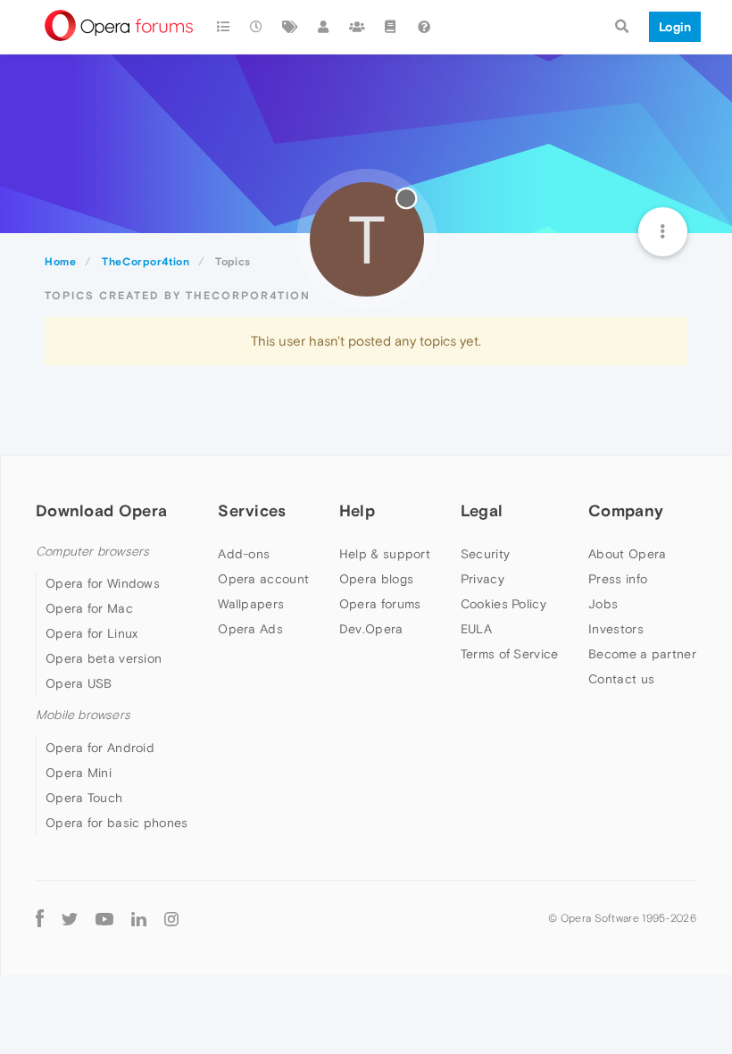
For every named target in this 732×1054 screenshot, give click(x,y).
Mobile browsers (83, 715)
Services (252, 510)
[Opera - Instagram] (171, 918)
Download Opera (101, 510)
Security (485, 554)
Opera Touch (84, 797)
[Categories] (223, 27)
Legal (482, 510)
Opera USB (79, 683)
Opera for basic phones (117, 823)
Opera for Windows (103, 583)
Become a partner (642, 654)
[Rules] (391, 27)
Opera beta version (104, 658)
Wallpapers (251, 604)
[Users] (324, 27)
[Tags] (290, 27)
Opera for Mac (89, 608)
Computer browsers (92, 551)
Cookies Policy (503, 604)
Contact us (621, 679)
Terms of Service (510, 654)
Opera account (263, 579)
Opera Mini (79, 772)
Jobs (603, 604)
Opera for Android (100, 747)
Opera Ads (250, 629)
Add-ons (244, 554)
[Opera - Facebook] (40, 919)
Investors (616, 629)
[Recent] (257, 27)
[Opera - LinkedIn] (138, 918)
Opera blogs (376, 579)
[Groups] (357, 27)
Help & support (384, 554)
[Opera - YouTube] (104, 918)
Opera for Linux (92, 633)
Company (625, 510)
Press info (617, 579)
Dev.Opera (371, 629)
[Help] (424, 27)
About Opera (627, 554)
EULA (476, 629)
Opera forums (380, 604)
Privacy (482, 579)
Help (357, 510)
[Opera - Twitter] (70, 918)
